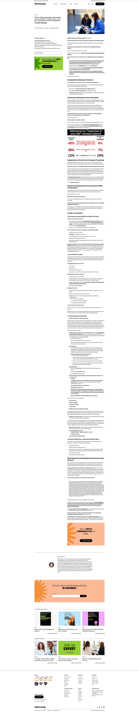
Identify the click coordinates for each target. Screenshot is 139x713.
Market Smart (82, 65)
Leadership (80, 692)
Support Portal (66, 690)
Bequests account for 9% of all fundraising (76, 38)
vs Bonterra (80, 681)
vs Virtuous (80, 677)
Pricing (70, 3)
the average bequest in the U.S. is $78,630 (91, 221)
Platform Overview (67, 677)
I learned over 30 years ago (74, 177)
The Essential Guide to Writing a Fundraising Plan (97, 693)
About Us (79, 690)
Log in (93, 3)
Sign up (83, 595)
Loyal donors (71, 234)
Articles (93, 678)
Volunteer (65, 681)
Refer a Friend (66, 696)
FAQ (92, 684)
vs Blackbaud (80, 683)
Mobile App (66, 683)
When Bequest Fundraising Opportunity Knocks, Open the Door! (47, 48)
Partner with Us (80, 699)
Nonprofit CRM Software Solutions (98, 690)
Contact (79, 701)
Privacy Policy (49, 710)
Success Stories (94, 677)
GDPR (59, 710)
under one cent (94, 65)
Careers (79, 698)
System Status (66, 692)
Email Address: (54, 593)
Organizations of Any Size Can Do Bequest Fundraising (45, 43)
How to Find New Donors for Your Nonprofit (97, 695)
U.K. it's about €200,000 (81, 225)
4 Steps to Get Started (39, 46)
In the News (80, 696)
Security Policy (36, 710)
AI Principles (80, 693)
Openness (79, 695)
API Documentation (67, 693)
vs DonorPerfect (81, 678)
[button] (56, 4)
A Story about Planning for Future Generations (43, 42)
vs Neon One (80, 680)
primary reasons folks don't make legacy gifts (78, 509)
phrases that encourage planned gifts (91, 124)
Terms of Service (43, 710)
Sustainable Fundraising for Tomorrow (42, 40)
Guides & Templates (95, 681)
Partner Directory (95, 683)
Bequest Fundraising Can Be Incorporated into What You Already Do (48, 45)
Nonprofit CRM (66, 680)
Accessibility (55, 710)
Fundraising (66, 678)
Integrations (66, 684)
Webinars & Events (95, 680)
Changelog (66, 695)
